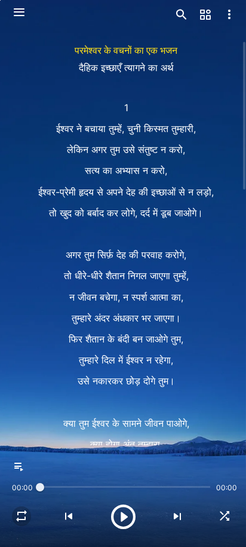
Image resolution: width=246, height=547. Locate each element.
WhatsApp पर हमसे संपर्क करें (122, 519)
